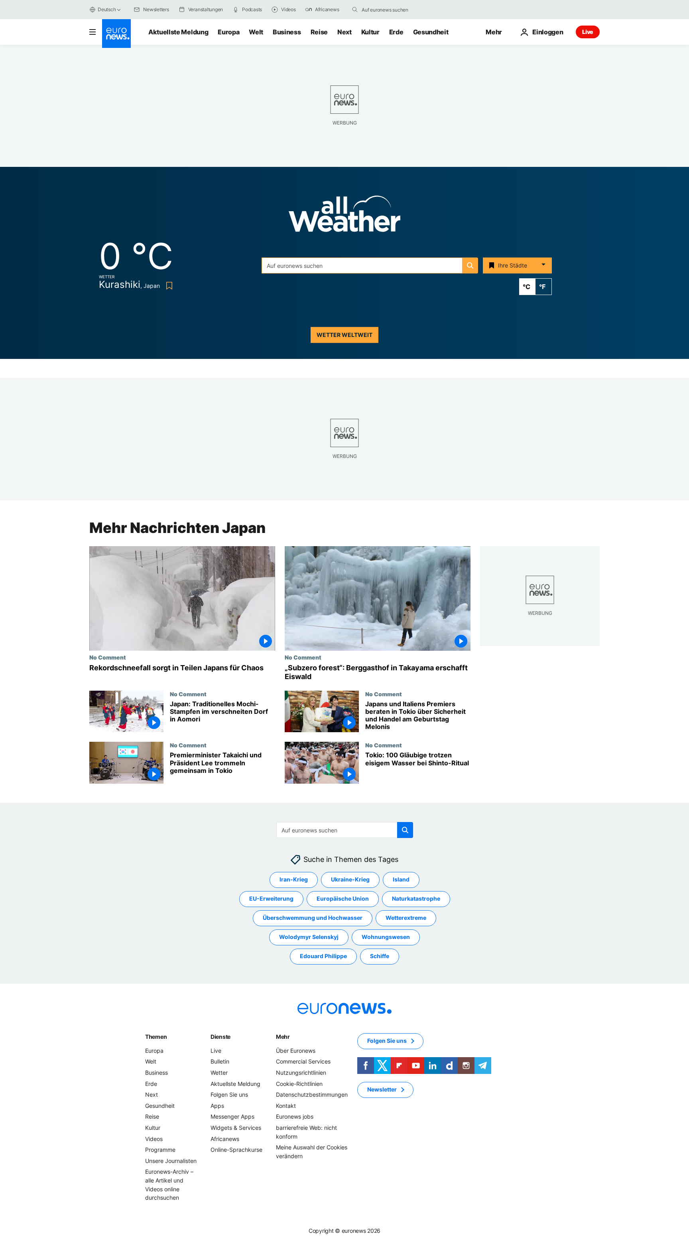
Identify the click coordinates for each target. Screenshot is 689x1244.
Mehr (283, 1036)
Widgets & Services (236, 1127)
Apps (217, 1105)
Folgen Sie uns (229, 1094)
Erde (396, 32)
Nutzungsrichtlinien (301, 1072)
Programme (160, 1149)
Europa (228, 32)
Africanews (225, 1138)
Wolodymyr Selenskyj (309, 937)
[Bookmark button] (167, 285)
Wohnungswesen (386, 937)
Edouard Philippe (323, 956)
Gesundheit (431, 32)
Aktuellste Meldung (178, 32)
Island (401, 879)
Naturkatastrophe (416, 898)
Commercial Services (303, 1061)
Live (587, 31)
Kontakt (286, 1105)
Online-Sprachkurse (236, 1149)
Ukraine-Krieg (350, 879)
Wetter (219, 1072)
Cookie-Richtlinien (299, 1083)
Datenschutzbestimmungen (312, 1094)
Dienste (220, 1036)
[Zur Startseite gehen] (116, 33)
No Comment (107, 657)
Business (287, 32)
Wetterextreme (406, 918)
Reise (319, 32)
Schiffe (379, 956)
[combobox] (395, 9)
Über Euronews (295, 1050)
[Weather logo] (344, 216)
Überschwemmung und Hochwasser (312, 918)
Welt (256, 32)
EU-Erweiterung (271, 898)
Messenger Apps (232, 1116)
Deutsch (107, 9)
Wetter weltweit (344, 334)
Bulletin (220, 1061)
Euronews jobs (294, 1116)
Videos (154, 1138)
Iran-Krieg (294, 879)
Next (344, 32)
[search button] (354, 9)
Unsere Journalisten (171, 1160)
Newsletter (382, 1089)
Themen (156, 1036)
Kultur (370, 32)
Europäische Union (343, 898)
